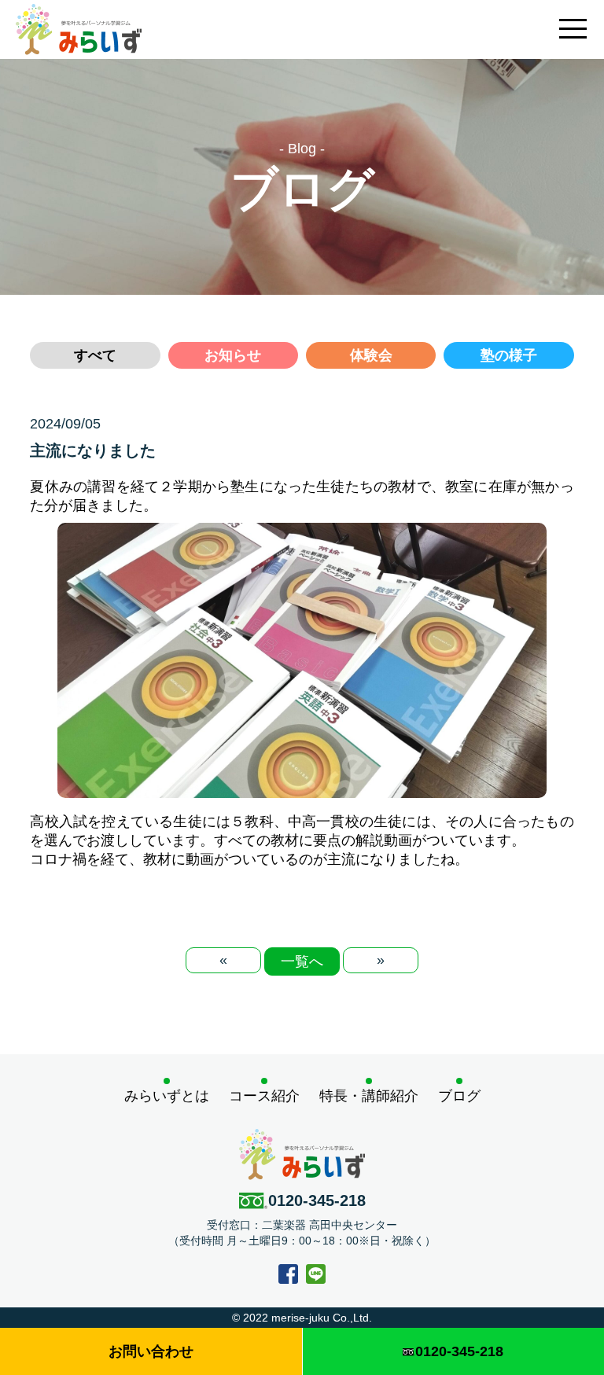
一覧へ (302, 961)
